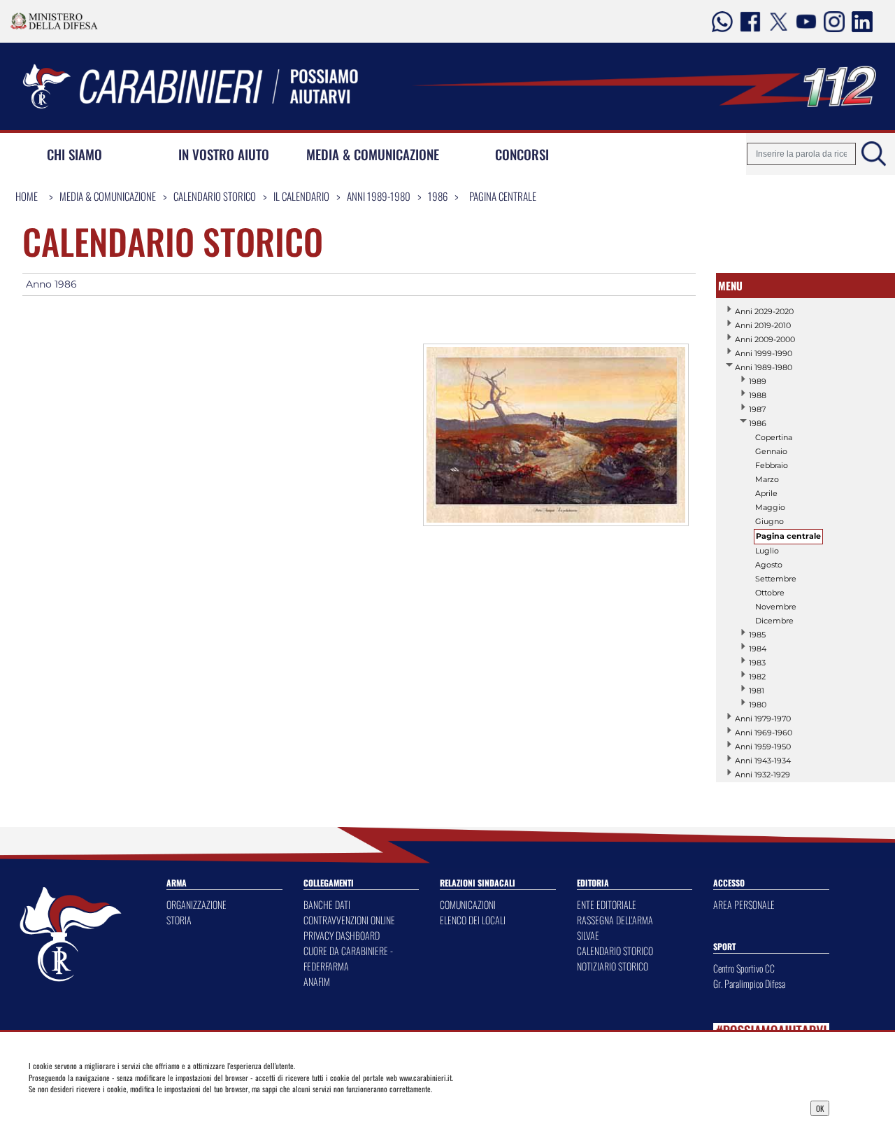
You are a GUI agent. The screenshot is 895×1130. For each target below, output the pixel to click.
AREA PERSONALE (744, 904)
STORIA (179, 919)
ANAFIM (316, 981)
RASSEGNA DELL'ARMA (615, 919)
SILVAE (588, 935)
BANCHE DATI (326, 904)
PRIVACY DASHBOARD (341, 935)
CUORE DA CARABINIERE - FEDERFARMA (348, 958)
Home (26, 196)
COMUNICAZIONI (468, 904)
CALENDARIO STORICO (615, 950)
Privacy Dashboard (122, 1107)
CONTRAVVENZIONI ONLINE (349, 919)
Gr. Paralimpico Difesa (749, 983)
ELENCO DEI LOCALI (473, 919)
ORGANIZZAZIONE (196, 904)
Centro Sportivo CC (744, 968)
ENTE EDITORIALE (606, 904)
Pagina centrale (502, 196)
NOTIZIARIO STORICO (612, 966)
